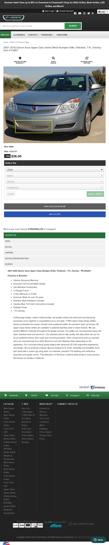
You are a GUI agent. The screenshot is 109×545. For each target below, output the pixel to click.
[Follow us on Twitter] (88, 13)
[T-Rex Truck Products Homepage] (13, 17)
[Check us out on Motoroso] (93, 13)
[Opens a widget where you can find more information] (98, 540)
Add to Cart (55, 214)
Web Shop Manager (83, 536)
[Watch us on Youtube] (79, 13)
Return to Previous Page (19, 42)
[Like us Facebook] (75, 13)
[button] (41, 26)
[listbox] (55, 169)
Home (5, 42)
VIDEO (7, 241)
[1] (53, 220)
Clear (10, 194)
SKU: (6, 146)
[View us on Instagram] (84, 13)
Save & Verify (95, 194)
